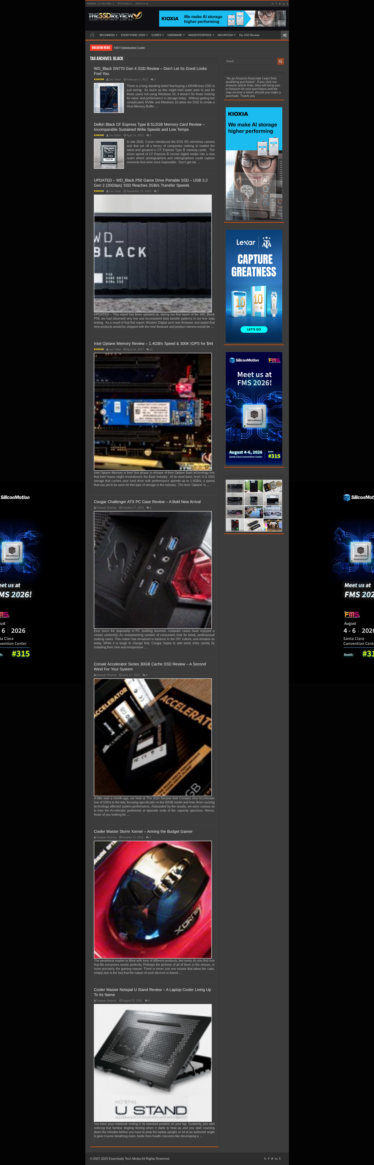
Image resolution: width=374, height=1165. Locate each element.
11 (151, 349)
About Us (140, 3)
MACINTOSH (225, 35)
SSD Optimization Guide (129, 47)
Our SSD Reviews (249, 35)
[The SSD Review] (115, 15)
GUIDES (156, 35)
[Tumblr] (287, 3)
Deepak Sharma (106, 507)
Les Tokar (115, 79)
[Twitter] (279, 3)
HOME (92, 35)
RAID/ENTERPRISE (200, 35)
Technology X (124, 3)
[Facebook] (276, 3)
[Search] (280, 61)
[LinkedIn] (283, 3)
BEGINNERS (107, 35)
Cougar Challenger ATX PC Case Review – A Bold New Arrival (147, 502)
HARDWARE (175, 35)
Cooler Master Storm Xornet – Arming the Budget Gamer (143, 831)
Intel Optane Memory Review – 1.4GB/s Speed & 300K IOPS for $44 (153, 343)
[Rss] (272, 3)
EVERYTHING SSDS (133, 35)
